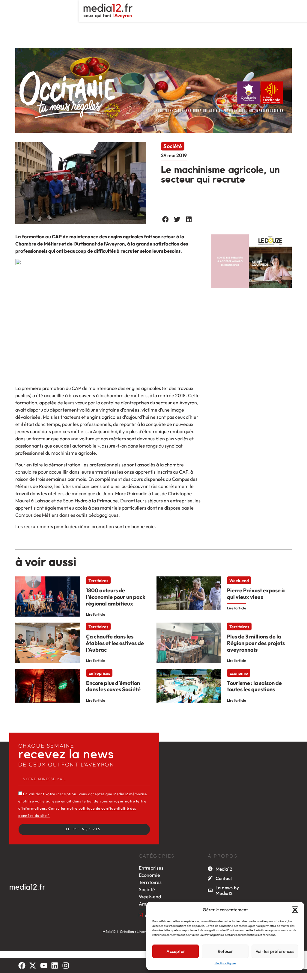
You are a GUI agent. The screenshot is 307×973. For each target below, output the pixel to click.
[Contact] (210, 878)
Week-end (239, 580)
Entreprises (99, 673)
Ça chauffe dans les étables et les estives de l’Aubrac (115, 643)
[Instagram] (66, 965)
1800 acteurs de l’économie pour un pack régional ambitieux (115, 597)
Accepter (175, 951)
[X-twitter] (33, 965)
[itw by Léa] (141, 915)
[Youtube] (44, 965)
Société (172, 146)
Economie (238, 673)
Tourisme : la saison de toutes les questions (254, 686)
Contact (224, 878)
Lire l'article (95, 614)
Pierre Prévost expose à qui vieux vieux (256, 593)
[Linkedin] (54, 965)
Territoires (98, 580)
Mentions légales (225, 963)
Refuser (225, 951)
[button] (295, 910)
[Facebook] (22, 965)
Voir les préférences (274, 951)
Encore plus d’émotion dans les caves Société (113, 686)
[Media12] (210, 868)
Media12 (224, 869)
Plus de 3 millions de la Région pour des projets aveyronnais (256, 643)
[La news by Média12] (210, 890)
